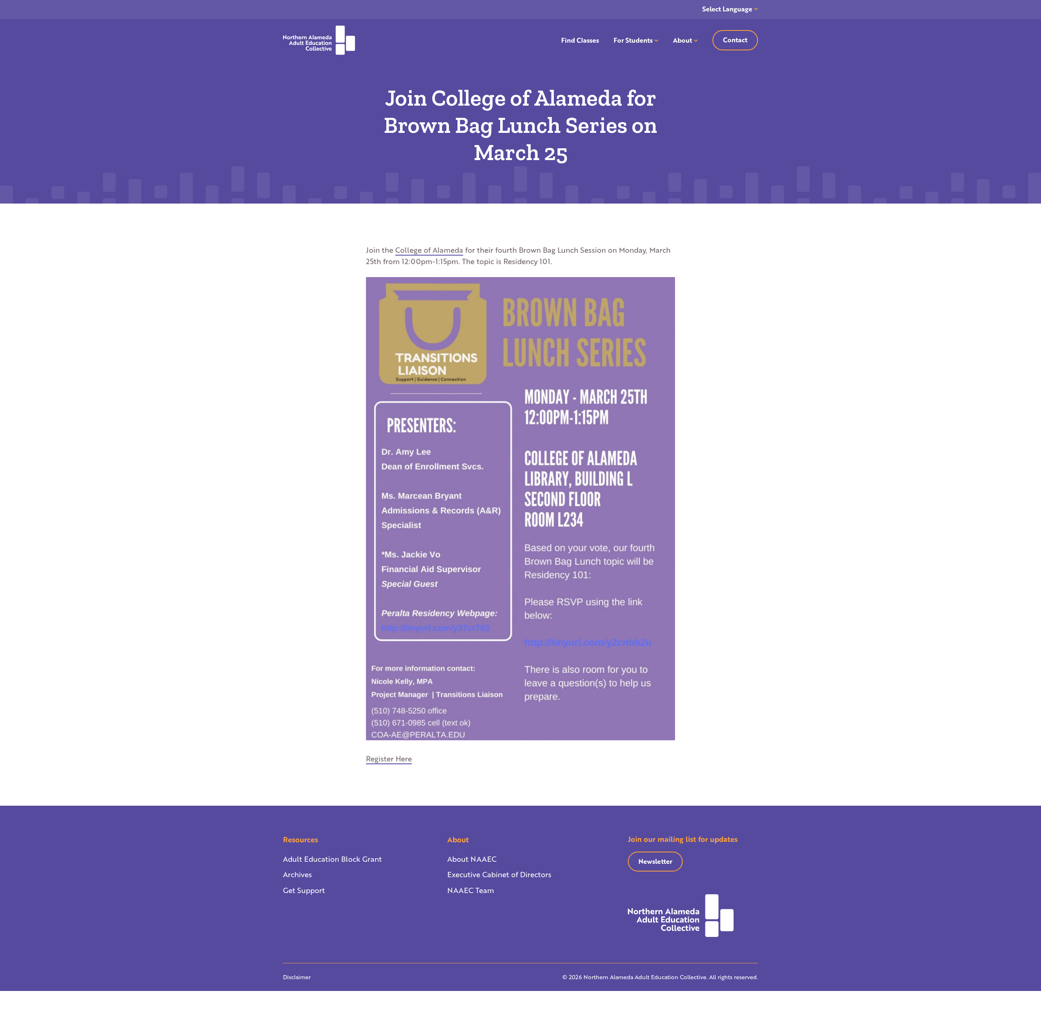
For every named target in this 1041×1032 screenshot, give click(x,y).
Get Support (304, 890)
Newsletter (655, 861)
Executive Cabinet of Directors (499, 874)
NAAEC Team (470, 890)
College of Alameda (429, 250)
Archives (297, 874)
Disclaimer (297, 977)
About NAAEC (472, 859)
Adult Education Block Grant (332, 859)
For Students (633, 40)
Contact (735, 39)
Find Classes (580, 40)
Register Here (389, 758)
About (682, 40)
